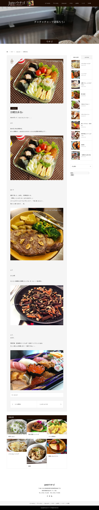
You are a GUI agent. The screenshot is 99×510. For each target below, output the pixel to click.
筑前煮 (82, 144)
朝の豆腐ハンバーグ (33, 434)
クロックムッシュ (85, 114)
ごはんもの (63, 3)
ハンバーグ (83, 73)
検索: (72, 173)
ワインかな (55, 3)
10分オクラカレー (85, 104)
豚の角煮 (83, 94)
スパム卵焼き (52, 436)
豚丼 (29, 466)
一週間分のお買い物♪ (86, 155)
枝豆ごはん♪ (11, 436)
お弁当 (77, 3)
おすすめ (87, 57)
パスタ (70, 3)
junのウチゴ (49, 485)
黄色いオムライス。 (54, 456)
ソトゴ (83, 3)
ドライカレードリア (13, 454)
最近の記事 (75, 57)
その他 (89, 3)
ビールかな (47, 3)
